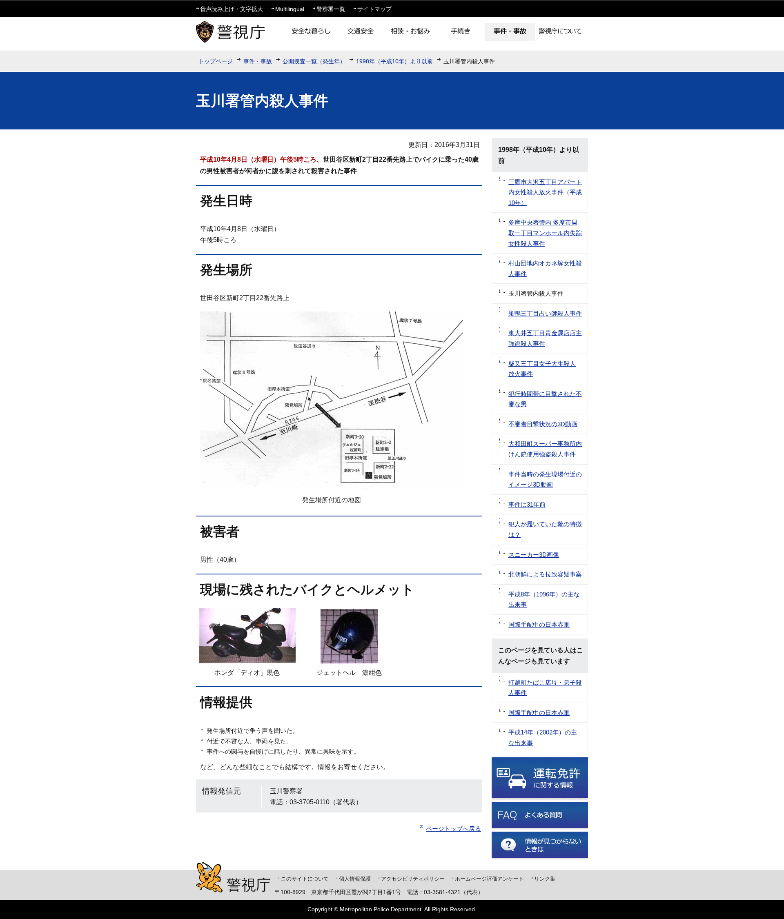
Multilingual (289, 9)
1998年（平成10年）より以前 (394, 61)
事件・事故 (257, 61)
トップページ (215, 61)
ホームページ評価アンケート (489, 879)
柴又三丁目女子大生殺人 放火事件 (542, 369)
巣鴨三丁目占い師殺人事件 (545, 313)
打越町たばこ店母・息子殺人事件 (545, 687)
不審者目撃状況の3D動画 (542, 424)
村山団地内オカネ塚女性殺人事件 (545, 268)
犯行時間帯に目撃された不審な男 (545, 399)
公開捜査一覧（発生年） (314, 61)
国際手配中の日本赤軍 (539, 624)
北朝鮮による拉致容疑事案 (545, 574)
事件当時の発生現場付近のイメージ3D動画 (545, 479)
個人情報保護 (355, 879)
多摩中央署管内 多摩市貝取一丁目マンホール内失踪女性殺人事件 (545, 233)
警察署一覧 (330, 9)
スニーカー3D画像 (533, 554)
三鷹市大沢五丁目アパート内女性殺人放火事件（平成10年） (545, 192)
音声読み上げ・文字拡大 (231, 9)
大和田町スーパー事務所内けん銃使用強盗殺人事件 (545, 449)
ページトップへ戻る (453, 828)
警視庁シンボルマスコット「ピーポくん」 (209, 877)
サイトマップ (374, 9)
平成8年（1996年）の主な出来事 (544, 599)
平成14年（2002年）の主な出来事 (542, 737)
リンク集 (544, 879)
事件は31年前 (527, 504)
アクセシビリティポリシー (413, 879)
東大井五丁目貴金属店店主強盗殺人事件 (545, 338)
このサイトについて (305, 879)
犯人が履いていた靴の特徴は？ (545, 529)
